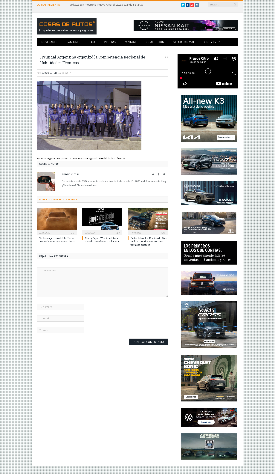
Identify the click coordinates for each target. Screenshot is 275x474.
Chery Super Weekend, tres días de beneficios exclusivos (102, 239)
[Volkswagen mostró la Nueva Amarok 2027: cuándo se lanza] (57, 221)
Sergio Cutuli (49, 72)
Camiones (73, 42)
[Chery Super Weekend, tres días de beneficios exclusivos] (102, 221)
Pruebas (110, 42)
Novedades (49, 42)
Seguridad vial (184, 42)
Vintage (130, 42)
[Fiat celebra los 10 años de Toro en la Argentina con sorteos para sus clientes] (148, 221)
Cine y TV (210, 42)
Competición (155, 42)
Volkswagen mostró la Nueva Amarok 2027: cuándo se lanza (106, 4)
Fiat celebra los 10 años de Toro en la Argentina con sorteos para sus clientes (149, 241)
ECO (92, 42)
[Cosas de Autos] (67, 25)
